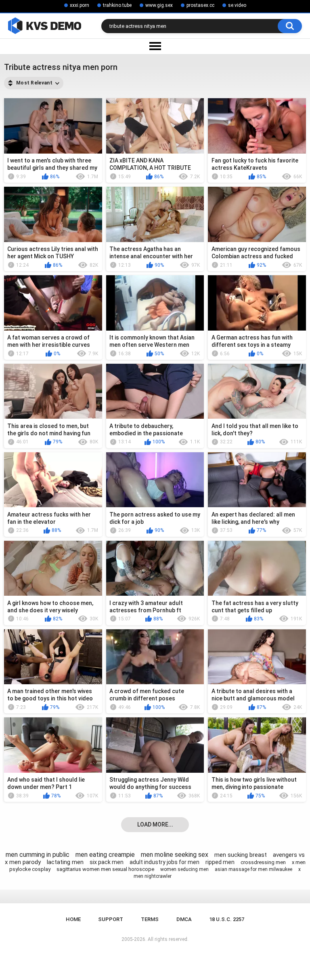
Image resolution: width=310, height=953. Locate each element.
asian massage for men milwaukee (253, 869)
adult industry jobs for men (164, 862)
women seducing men (184, 869)
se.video (237, 5)
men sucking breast (240, 854)
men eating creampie (105, 854)
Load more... (155, 824)
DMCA (184, 919)
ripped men (220, 862)
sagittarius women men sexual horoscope (105, 869)
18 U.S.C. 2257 (226, 919)
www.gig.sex (159, 5)
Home (73, 919)
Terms (150, 919)
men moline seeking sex (174, 854)
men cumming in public (37, 854)
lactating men (65, 862)
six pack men (107, 862)
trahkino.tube (117, 5)
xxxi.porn (79, 5)
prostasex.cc (200, 5)
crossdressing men (263, 862)
